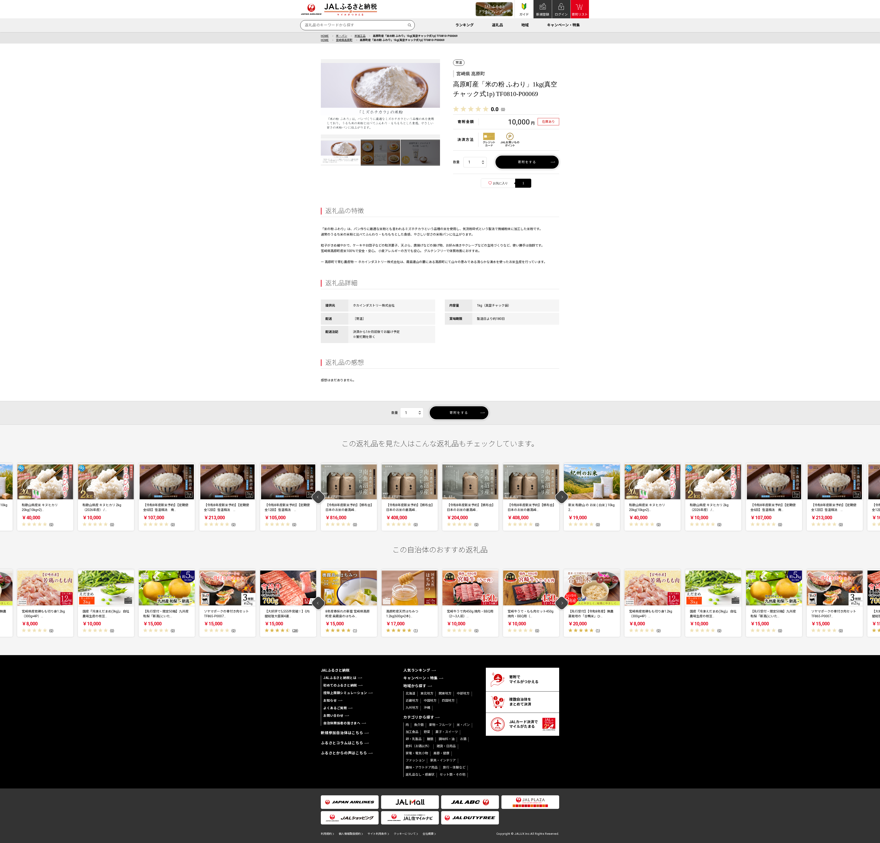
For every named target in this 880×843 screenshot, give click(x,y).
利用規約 (326, 833)
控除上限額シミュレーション (345, 693)
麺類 (430, 739)
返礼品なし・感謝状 (420, 774)
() (503, 109)
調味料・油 (447, 739)
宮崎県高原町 (344, 40)
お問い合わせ (333, 715)
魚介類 (419, 725)
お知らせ (330, 700)
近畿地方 (412, 700)
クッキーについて (405, 833)
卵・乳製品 (414, 739)
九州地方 (412, 707)
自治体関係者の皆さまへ (341, 723)
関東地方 (445, 693)
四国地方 (448, 700)
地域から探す (414, 686)
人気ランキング (416, 670)
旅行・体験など (454, 767)
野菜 (427, 732)
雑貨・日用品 (446, 746)
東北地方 (427, 693)
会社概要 (428, 833)
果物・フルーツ (440, 725)
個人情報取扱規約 (350, 833)
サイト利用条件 (377, 833)
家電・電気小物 (417, 753)
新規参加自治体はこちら (342, 733)
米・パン (341, 36)
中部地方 (463, 693)
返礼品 (497, 25)
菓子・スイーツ (446, 732)
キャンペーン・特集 (563, 25)
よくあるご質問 (335, 708)
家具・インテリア (443, 760)
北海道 (410, 693)
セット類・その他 (452, 774)
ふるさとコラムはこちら (342, 743)
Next (562, 497)
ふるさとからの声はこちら (344, 753)
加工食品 (412, 732)
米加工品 (360, 36)
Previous (318, 497)
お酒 (463, 739)
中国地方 (430, 700)
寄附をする (527, 162)
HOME (325, 36)
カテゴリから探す (418, 717)
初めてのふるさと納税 (340, 685)
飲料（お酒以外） (418, 746)
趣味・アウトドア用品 (422, 767)
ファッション (415, 760)
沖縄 (427, 707)
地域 (525, 25)
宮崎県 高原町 (470, 74)
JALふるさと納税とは (340, 678)
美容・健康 (441, 753)
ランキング (464, 25)
